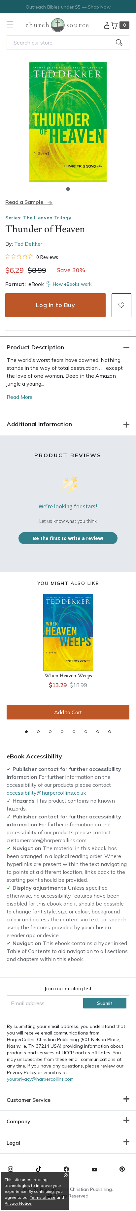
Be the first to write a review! (68, 538)
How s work (72, 284)
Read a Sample (24, 202)
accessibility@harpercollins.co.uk (46, 792)
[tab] (26, 731)
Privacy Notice (18, 1203)
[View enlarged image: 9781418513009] (68, 122)
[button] (68, 189)
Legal (13, 1142)
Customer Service (29, 1100)
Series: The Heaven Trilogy (38, 218)
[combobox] (68, 42)
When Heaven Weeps (68, 675)
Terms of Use (42, 1197)
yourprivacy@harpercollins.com (40, 1079)
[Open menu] (10, 24)
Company (18, 1121)
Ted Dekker (28, 243)
